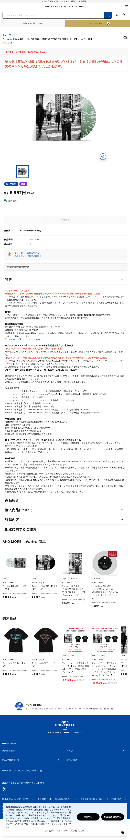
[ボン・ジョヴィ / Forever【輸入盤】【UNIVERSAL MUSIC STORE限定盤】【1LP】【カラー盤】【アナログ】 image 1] (66, 119)
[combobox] (57, 15)
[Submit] (108, 15)
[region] (32, 23)
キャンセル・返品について (26, 252)
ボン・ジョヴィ (10, 35)
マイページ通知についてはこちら (24, 339)
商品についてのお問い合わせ (27, 255)
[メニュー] (126, 6)
